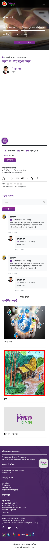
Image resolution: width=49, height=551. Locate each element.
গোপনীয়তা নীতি (6, 473)
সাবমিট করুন (8, 209)
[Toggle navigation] (44, 4)
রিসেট (29, 42)
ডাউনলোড (10, 160)
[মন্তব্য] (24, 202)
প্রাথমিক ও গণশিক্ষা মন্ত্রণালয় (10, 490)
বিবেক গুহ (16, 69)
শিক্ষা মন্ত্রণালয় (6, 485)
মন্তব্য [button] (15, 232)
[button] (3, 178)
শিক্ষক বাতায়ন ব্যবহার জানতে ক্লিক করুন (13, 470)
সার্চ (19, 42)
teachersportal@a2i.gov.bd (16, 518)
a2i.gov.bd (12, 510)
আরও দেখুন (24, 297)
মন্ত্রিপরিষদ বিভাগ (7, 488)
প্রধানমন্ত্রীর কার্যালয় (7, 483)
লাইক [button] (9, 232)
